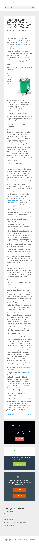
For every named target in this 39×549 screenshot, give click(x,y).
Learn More (19, 464)
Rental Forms (8, 519)
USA (19, 489)
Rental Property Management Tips (15, 522)
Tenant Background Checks (16, 383)
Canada (19, 496)
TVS (10, 31)
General (6, 514)
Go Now (19, 439)
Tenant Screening (21, 381)
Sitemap (32, 540)
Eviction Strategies (10, 511)
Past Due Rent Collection (12, 517)
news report (21, 44)
